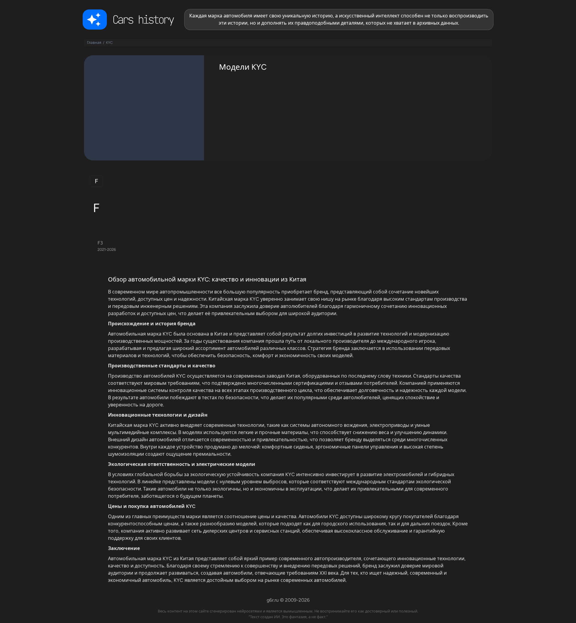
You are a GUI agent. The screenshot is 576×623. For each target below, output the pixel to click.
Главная (94, 43)
